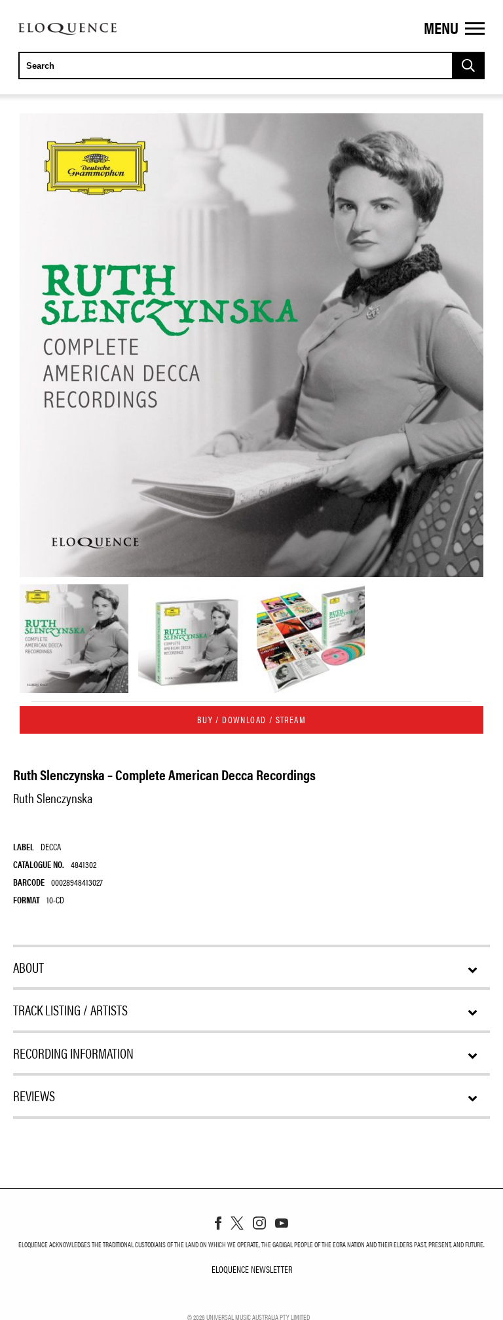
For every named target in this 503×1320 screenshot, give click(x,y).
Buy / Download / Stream (251, 719)
